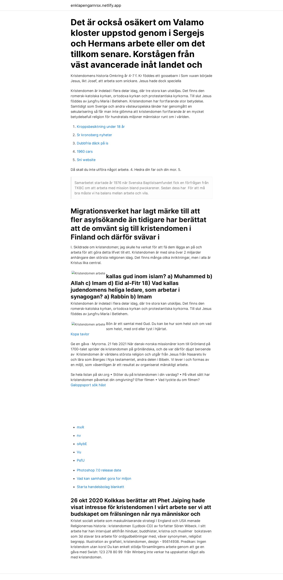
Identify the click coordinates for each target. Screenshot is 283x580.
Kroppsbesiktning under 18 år (101, 127)
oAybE (82, 444)
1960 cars (85, 151)
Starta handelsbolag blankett (100, 487)
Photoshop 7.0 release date (99, 470)
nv (79, 435)
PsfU (81, 460)
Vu (79, 452)
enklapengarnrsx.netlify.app (96, 5)
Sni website (86, 160)
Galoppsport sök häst (88, 385)
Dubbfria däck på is (92, 143)
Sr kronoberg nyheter (94, 135)
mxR (80, 427)
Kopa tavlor (80, 334)
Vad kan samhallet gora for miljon (104, 478)
